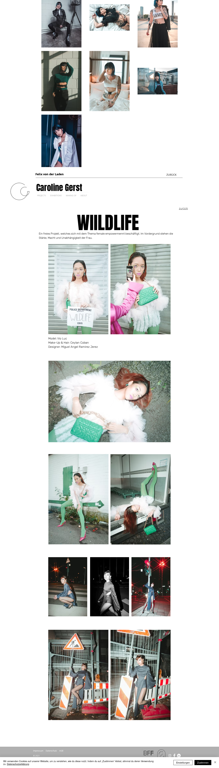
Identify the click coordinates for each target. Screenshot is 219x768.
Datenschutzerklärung (18, 764)
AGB (61, 750)
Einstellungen (183, 762)
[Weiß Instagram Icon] (170, 755)
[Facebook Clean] (174, 755)
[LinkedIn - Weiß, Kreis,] (179, 755)
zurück (183, 208)
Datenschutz (51, 750)
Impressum (38, 750)
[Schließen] (215, 762)
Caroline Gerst (59, 188)
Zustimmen (203, 762)
